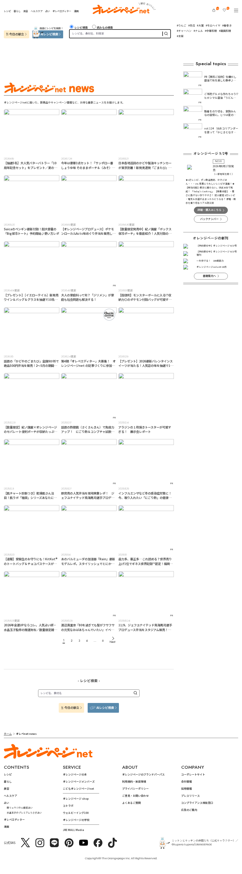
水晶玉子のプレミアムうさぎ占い (24, 812)
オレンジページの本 (75, 774)
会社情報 (186, 781)
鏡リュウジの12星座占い (20, 807)
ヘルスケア (36, 11)
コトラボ (68, 806)
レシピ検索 (81, 27)
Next (112, 642)
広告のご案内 (189, 810)
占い (47, 11)
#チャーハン (184, 31)
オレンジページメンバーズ (79, 781)
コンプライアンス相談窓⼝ (197, 803)
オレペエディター (62, 11)
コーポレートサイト (193, 774)
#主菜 (180, 36)
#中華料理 (211, 31)
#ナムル (198, 31)
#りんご (181, 25)
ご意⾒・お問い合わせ (135, 796)
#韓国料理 (225, 31)
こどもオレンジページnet (78, 789)
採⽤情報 (186, 789)
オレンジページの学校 (76, 820)
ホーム (8, 734)
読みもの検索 (105, 27)
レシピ (7, 11)
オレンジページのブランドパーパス (143, 774)
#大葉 (200, 25)
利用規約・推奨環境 (134, 781)
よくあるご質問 (131, 803)
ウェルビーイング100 (76, 813)
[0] (213, 10)
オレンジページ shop (76, 799)
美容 (25, 11)
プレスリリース (190, 796)
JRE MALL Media (73, 830)
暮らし (17, 11)
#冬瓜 (191, 25)
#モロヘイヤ (213, 25)
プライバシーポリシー (135, 789)
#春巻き (227, 25)
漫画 (76, 11)
